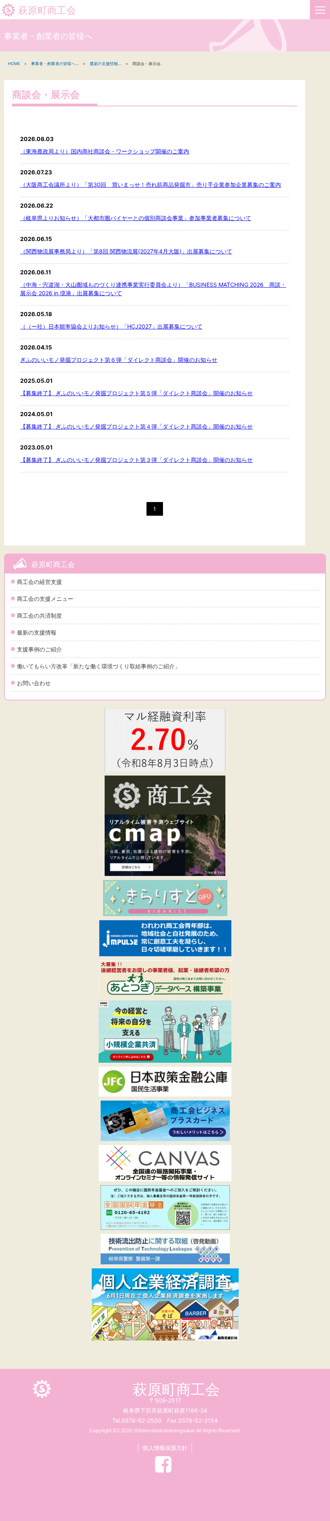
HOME (14, 63)
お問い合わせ (34, 683)
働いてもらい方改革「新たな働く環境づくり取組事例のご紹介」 (98, 666)
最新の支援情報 (36, 632)
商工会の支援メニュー (45, 598)
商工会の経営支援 (39, 581)
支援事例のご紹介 (39, 649)
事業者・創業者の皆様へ (53, 63)
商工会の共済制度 (39, 615)
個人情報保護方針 (165, 1447)
